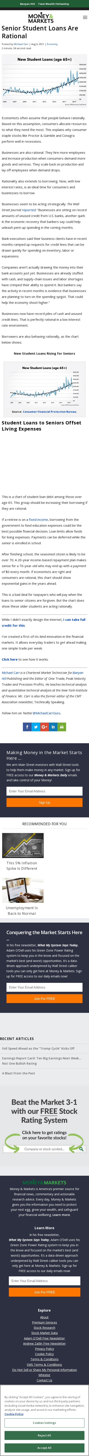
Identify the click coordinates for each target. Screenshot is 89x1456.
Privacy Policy (44, 1349)
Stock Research (44, 1328)
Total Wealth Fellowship (53, 3)
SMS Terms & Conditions (44, 1364)
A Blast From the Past (18, 1073)
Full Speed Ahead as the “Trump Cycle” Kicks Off (38, 1048)
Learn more (61, 1215)
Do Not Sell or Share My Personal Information (44, 1370)
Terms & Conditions (44, 1359)
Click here (9, 659)
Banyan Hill (27, 3)
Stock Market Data (44, 1333)
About (44, 1317)
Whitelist (44, 1375)
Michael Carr (21, 44)
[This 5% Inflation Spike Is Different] (23, 845)
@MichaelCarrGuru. (47, 713)
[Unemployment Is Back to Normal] (23, 890)
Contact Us (44, 1380)
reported (29, 210)
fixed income (38, 519)
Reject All (44, 1435)
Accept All (44, 1448)
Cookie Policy (44, 1354)
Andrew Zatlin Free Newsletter (44, 1343)
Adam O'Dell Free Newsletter (44, 1338)
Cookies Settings (44, 1423)
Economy (52, 44)
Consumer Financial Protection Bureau (49, 412)
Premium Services (44, 1322)
